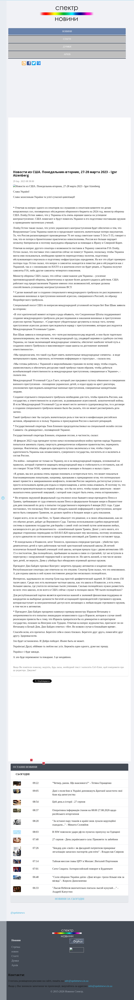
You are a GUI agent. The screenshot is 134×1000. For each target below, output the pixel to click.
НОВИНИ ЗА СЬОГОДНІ (69, 898)
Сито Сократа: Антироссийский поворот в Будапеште (82, 868)
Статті (14, 956)
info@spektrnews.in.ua (100, 986)
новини (67, 31)
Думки (15, 960)
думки (67, 46)
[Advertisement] (69, 91)
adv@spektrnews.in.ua (76, 980)
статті (67, 39)
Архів (14, 965)
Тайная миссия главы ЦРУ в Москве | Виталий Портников (85, 861)
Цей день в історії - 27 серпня (68, 801)
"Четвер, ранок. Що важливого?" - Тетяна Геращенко (81, 783)
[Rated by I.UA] (76, 949)
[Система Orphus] (76, 940)
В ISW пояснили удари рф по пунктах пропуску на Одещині (86, 831)
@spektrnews (18, 912)
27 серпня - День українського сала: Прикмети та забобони (85, 839)
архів (67, 54)
